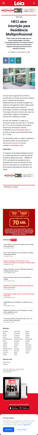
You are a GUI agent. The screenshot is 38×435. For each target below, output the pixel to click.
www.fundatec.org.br (22, 130)
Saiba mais (26, 424)
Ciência (5, 345)
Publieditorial (28, 339)
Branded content (7, 339)
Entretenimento (18, 339)
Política (27, 337)
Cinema (5, 346)
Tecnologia (28, 348)
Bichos (5, 337)
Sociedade (28, 346)
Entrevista (17, 341)
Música (27, 333)
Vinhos (27, 352)
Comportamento (7, 348)
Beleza (5, 335)
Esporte (16, 345)
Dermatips (17, 333)
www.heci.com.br (11, 143)
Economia (17, 335)
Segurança (28, 345)
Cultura (5, 354)
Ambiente (5, 331)
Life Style (16, 348)
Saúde (27, 343)
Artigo (4, 333)
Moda (15, 352)
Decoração (17, 331)
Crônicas (5, 352)
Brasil (4, 341)
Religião (27, 341)
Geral (15, 346)
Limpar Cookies (22, 429)
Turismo (27, 350)
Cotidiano (5, 350)
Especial (16, 343)
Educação (17, 337)
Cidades (5, 343)
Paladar (27, 335)
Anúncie (5, 364)
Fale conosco (6, 362)
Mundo (27, 331)
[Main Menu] (3, 3)
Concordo (8, 429)
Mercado (13, 239)
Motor (15, 354)
